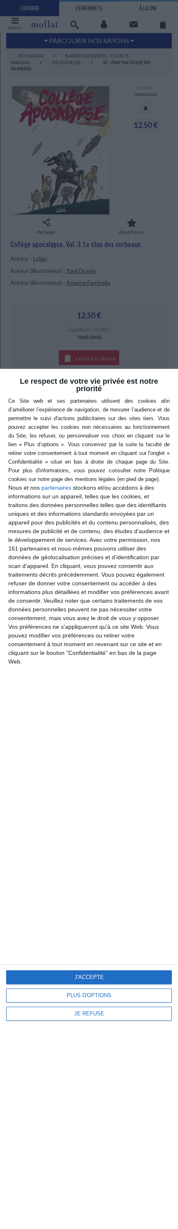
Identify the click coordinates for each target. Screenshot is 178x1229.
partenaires (56, 488)
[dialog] (89, 799)
